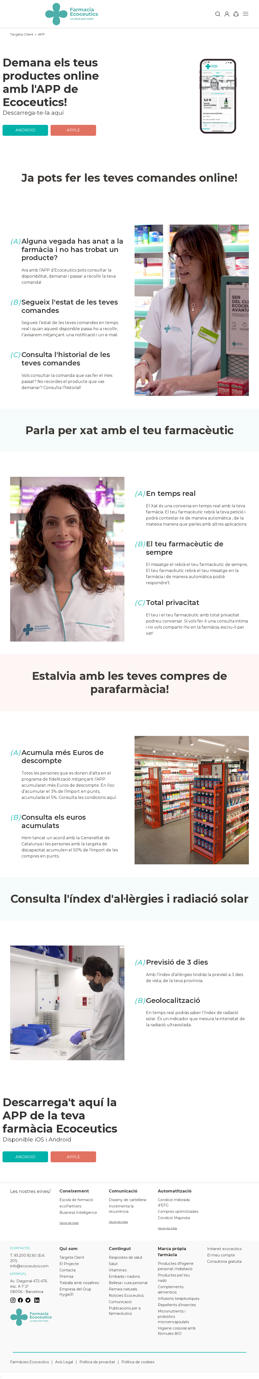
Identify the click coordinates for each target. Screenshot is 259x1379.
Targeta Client (21, 34)
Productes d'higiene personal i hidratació (175, 1266)
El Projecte (69, 1264)
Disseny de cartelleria (127, 1200)
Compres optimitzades (178, 1211)
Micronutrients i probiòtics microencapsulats (173, 1316)
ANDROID (25, 130)
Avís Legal (64, 1362)
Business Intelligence (78, 1212)
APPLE (73, 130)
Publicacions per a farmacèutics (125, 1311)
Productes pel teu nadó (174, 1278)
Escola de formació (76, 1200)
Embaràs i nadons (124, 1276)
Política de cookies (137, 1362)
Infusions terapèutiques (178, 1298)
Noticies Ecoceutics (126, 1295)
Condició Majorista (174, 1218)
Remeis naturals (123, 1289)
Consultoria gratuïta (224, 1261)
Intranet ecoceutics (224, 1249)
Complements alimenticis (170, 1289)
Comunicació (120, 1302)
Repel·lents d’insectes (177, 1305)
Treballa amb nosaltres (79, 1283)
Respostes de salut (125, 1257)
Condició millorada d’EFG (174, 1202)
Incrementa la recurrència (121, 1209)
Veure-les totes (69, 1223)
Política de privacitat (97, 1362)
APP (41, 34)
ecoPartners (70, 1206)
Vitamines (117, 1270)
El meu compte (221, 1255)
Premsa (66, 1276)
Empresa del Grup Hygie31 (75, 1292)
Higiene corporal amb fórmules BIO (177, 1331)
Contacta (67, 1270)
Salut (113, 1264)
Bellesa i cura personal (128, 1283)
